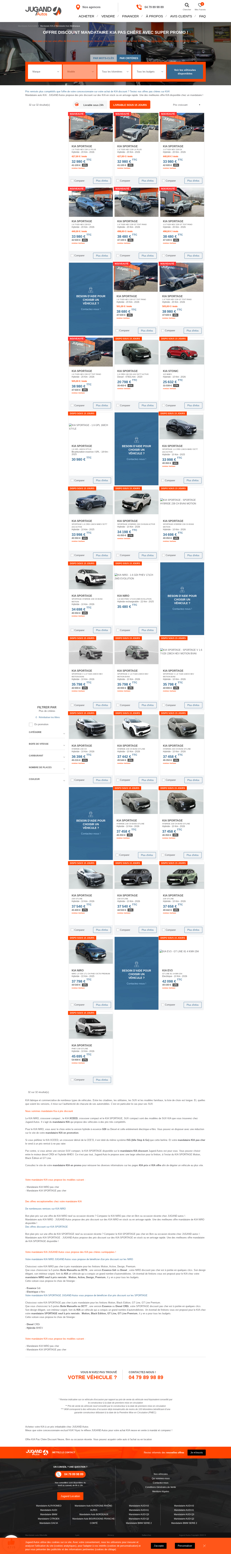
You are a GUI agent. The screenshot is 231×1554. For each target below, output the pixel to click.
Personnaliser (185, 1545)
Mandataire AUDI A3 (139, 1506)
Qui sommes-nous (161, 1478)
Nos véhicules (161, 1474)
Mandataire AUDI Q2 (139, 1519)
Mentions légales (160, 1491)
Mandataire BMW (48, 1514)
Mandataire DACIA (49, 1523)
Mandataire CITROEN (48, 1519)
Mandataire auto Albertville (36, 1535)
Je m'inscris (196, 1452)
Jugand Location (70, 1496)
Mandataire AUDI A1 (139, 1510)
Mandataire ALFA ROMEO (48, 1506)
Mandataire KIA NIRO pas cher (43, 1187)
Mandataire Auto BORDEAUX (93, 1514)
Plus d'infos (102, 180)
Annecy (111, 1535)
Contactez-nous (160, 1483)
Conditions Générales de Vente (160, 1487)
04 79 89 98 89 (154, 7)
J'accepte (159, 1545)
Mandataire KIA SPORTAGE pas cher (46, 1190)
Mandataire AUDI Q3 (139, 1514)
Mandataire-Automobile (27, 26)
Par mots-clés (103, 58)
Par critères (129, 58)
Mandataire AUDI (48, 1510)
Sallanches (146, 1535)
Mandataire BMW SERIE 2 (139, 1523)
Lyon (77, 1535)
